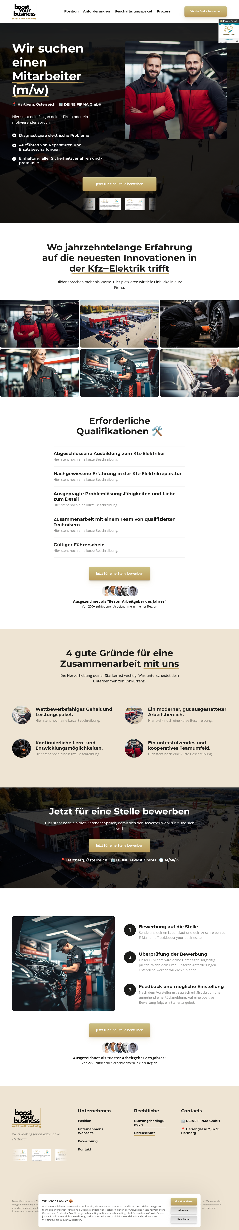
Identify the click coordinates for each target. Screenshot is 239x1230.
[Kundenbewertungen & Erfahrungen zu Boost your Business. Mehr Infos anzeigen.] (228, 31)
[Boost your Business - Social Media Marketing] (26, 1118)
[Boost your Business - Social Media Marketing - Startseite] (24, 11)
